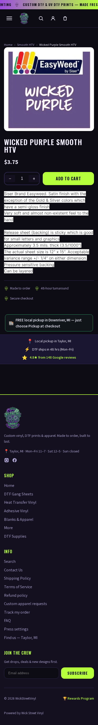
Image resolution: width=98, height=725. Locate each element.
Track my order (17, 612)
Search (10, 561)
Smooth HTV (25, 44)
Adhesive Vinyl (16, 511)
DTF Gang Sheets (18, 494)
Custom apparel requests (25, 603)
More (8, 527)
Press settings (16, 629)
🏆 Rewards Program (78, 698)
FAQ (7, 620)
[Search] (41, 18)
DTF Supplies (15, 536)
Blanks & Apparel (18, 519)
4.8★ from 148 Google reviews (53, 357)
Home (8, 44)
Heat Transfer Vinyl (20, 502)
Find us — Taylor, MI (20, 637)
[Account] (53, 18)
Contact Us (13, 570)
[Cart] (65, 18)
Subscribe (77, 673)
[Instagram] (6, 461)
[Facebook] (14, 461)
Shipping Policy (17, 578)
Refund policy (15, 595)
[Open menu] (9, 18)
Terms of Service (18, 586)
